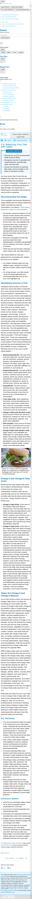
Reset (2, 49)
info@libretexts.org (9, 892)
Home (9, 140)
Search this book (4, 32)
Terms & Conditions (23, 888)
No (10, 868)
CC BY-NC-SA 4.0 (7, 845)
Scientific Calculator (9, 96)
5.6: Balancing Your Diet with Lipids (11, 843)
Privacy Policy (13, 888)
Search (3, 897)
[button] (6, 108)
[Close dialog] (1, 126)
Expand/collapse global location (30, 140)
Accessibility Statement (7, 890)
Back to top (4, 853)
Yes (4, 868)
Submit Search (5, 38)
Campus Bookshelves (22, 140)
